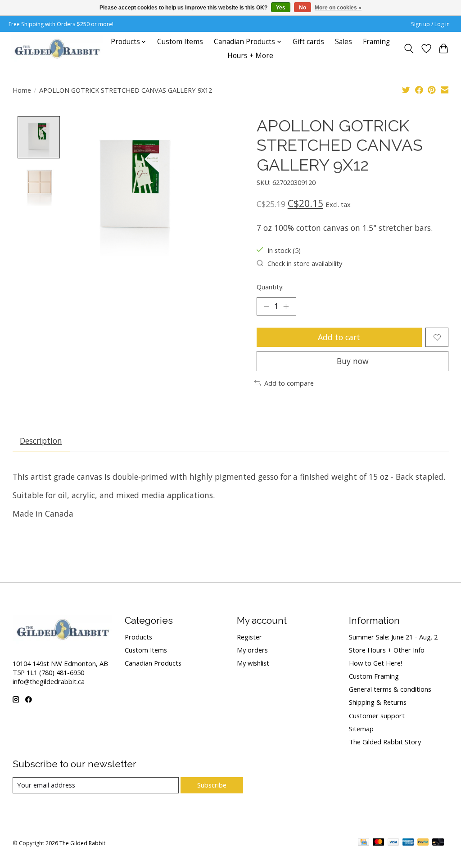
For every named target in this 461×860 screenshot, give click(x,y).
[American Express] (408, 842)
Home (22, 90)
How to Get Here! (375, 662)
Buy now (353, 361)
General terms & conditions (390, 688)
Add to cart (339, 337)
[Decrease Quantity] (266, 306)
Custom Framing (374, 675)
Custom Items (180, 41)
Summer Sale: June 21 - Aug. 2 (393, 636)
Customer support (377, 715)
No (302, 8)
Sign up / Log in (430, 24)
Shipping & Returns (378, 702)
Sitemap (361, 728)
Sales (343, 41)
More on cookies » (338, 8)
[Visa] (393, 842)
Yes (280, 8)
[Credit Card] (363, 842)
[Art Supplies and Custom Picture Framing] (57, 48)
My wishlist (253, 662)
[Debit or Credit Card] (438, 842)
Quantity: (270, 286)
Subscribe (211, 784)
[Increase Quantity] (286, 306)
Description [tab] (41, 440)
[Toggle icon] (408, 49)
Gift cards (308, 41)
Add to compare (289, 382)
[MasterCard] (378, 842)
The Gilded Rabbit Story (385, 741)
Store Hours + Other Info (387, 649)
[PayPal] (423, 842)
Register (249, 636)
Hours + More (250, 55)
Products (138, 636)
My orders (252, 649)
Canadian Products (153, 662)
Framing (376, 41)
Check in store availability (304, 263)
